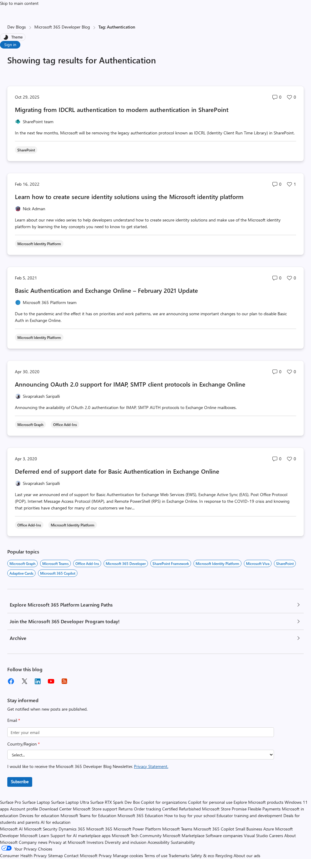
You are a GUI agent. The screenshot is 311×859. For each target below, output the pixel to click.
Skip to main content (19, 3)
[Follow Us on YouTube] (51, 681)
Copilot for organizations (164, 802)
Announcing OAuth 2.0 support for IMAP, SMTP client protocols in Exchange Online (130, 384)
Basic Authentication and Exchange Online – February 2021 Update (107, 290)
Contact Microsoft (80, 855)
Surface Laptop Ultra (70, 802)
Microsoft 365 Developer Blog (62, 27)
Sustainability (183, 842)
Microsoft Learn (34, 835)
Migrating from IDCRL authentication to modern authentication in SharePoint (121, 109)
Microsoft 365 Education (140, 815)
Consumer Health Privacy (23, 855)
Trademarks (179, 855)
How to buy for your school (189, 815)
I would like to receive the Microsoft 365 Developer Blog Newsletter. (87, 766)
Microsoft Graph (22, 563)
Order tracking (147, 809)
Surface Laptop (36, 802)
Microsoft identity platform (217, 563)
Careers (276, 835)
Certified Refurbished (181, 809)
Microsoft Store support (95, 809)
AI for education (55, 822)
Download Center (55, 809)
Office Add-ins (87, 563)
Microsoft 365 (99, 829)
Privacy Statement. (151, 766)
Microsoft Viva (257, 563)
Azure (268, 829)
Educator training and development (249, 815)
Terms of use (155, 855)
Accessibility (158, 842)
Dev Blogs (16, 27)
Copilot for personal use (210, 802)
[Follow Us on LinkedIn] (37, 681)
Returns (125, 809)
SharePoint (285, 563)
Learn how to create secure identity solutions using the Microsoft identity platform (129, 196)
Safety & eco (202, 855)
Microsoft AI (11, 829)
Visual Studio (256, 835)
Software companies (224, 835)
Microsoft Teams (55, 563)
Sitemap (55, 855)
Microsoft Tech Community (137, 835)
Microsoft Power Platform (137, 829)
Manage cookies (128, 855)
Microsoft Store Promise (224, 809)
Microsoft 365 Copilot (57, 573)
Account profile (24, 809)
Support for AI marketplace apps (80, 835)
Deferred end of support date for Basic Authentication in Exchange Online (117, 471)
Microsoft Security (40, 829)
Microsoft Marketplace (183, 835)
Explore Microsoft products (258, 802)
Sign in (10, 44)
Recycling (223, 855)
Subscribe (20, 781)
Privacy (106, 855)
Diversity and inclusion (125, 842)
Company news (33, 842)
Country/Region (23, 744)
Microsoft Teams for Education (88, 815)
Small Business (248, 829)
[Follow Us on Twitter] (24, 681)
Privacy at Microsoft (67, 842)
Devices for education (39, 815)
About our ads (247, 855)
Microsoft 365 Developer (126, 563)
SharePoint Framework (170, 563)
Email (13, 720)
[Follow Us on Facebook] (11, 681)
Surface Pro (10, 802)
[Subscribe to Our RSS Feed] (64, 681)
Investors (95, 842)
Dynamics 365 (72, 829)
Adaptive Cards (21, 573)
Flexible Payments (264, 809)
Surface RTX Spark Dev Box (115, 802)
